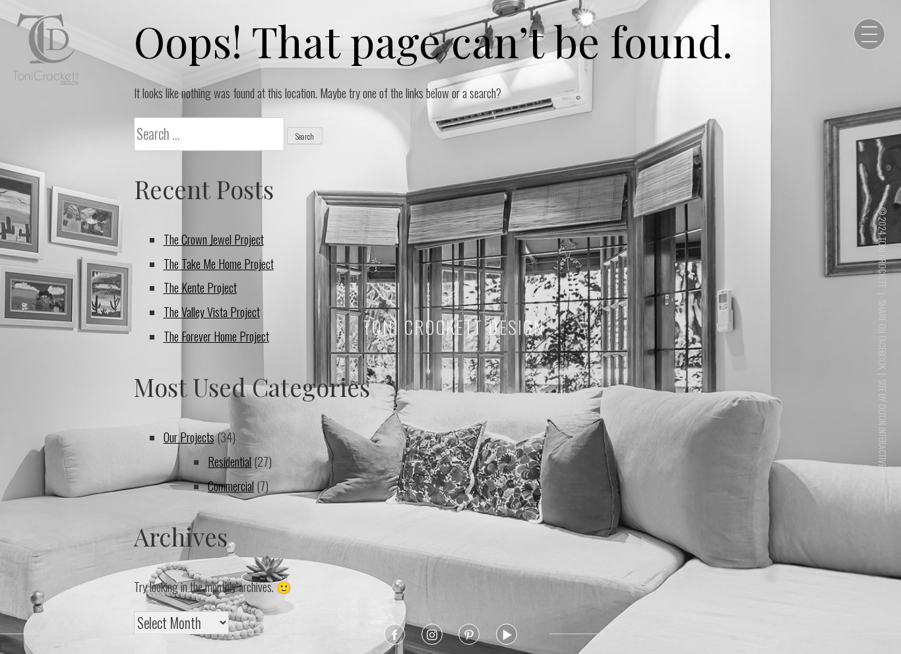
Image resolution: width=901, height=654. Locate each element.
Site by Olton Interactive (882, 423)
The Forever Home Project (216, 336)
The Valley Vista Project (212, 311)
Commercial (231, 485)
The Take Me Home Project (219, 263)
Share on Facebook (882, 334)
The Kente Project (200, 287)
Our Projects (189, 437)
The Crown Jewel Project (214, 239)
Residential (229, 461)
